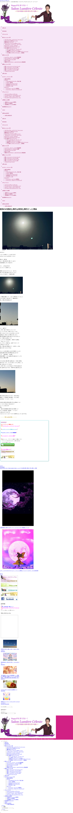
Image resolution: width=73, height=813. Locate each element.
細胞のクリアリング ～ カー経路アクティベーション (20, 758)
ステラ (1, 465)
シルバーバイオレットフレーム (13, 791)
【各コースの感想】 (11, 798)
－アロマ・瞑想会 (11, 781)
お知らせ (6, 742)
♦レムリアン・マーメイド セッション (15, 751)
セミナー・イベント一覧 (10, 776)
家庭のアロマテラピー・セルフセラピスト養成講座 (17, 767)
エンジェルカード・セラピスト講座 (8, 435)
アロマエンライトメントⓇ (12, 764)
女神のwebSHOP (8, 803)
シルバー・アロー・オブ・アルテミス (14, 793)
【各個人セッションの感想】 (13, 797)
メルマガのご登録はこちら (6, 449)
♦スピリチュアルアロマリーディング (14, 754)
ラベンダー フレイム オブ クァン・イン (15, 794)
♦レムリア (9, 786)
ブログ (6, 801)
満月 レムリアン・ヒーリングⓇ (14, 773)
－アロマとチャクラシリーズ (13, 782)
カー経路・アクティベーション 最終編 (17, 760)
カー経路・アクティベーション (16, 757)
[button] (8, 456)
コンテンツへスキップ (4, 0)
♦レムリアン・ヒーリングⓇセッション (15, 750)
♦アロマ (8, 779)
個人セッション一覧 (9, 745)
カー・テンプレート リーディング (16, 756)
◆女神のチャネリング (11, 749)
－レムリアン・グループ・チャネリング (15, 788)
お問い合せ (7, 775)
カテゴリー (3, 712)
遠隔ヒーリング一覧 (9, 768)
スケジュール (7, 744)
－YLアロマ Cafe (11, 785)
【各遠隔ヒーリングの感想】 (13, 799)
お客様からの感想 (8, 795)
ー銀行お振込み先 (10, 804)
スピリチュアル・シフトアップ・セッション (16, 746)
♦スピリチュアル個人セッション (13, 748)
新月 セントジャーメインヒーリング (14, 769)
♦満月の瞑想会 (10, 778)
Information (7, 743)
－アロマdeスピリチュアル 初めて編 (15, 780)
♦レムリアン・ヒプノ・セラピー (13, 752)
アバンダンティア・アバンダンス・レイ (15, 792)
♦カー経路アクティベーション (13, 755)
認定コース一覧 (8, 761)
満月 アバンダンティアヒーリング (14, 772)
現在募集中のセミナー (9, 800)
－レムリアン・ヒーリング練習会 (14, 787)
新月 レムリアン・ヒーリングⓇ (14, 770)
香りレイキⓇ (9, 766)
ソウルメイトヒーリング (12, 774)
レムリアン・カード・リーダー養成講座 (15, 762)
